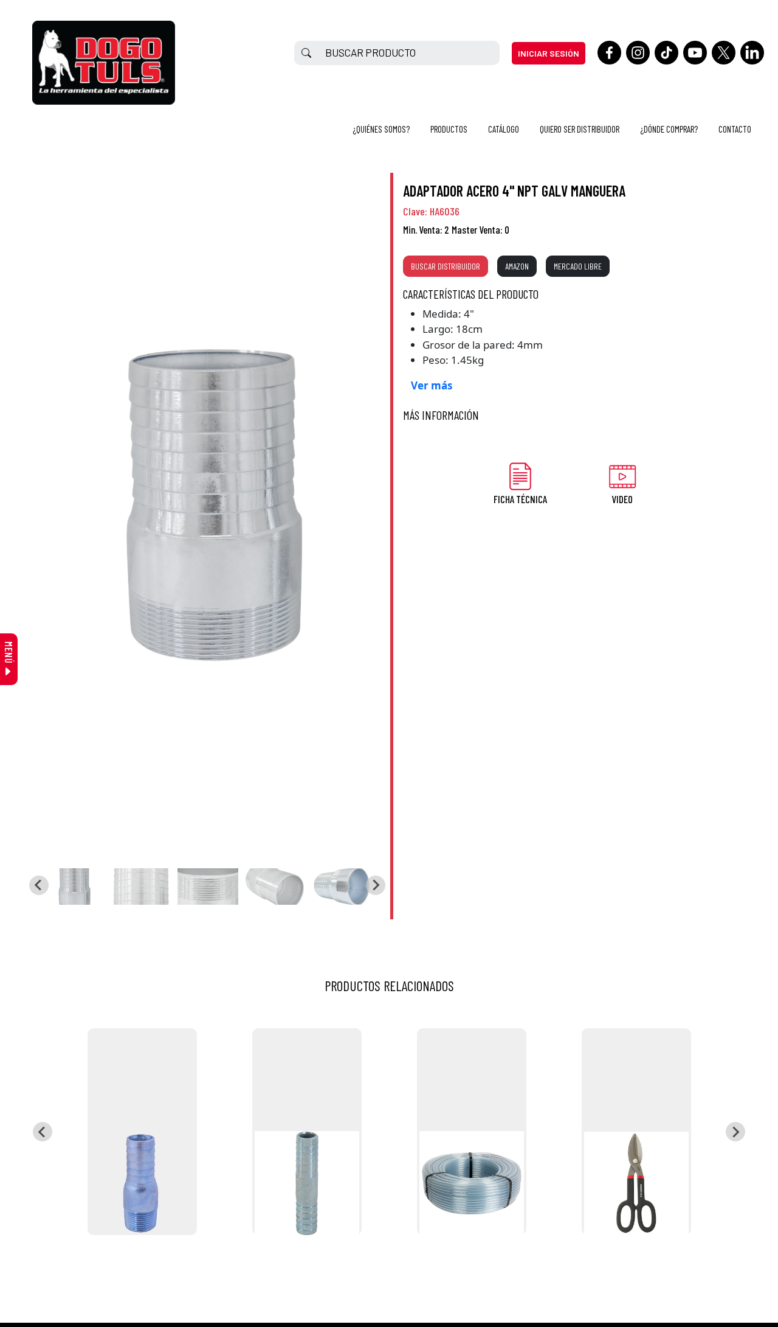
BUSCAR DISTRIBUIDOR (445, 266)
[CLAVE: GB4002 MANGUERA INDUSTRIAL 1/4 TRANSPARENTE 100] (471, 1131)
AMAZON (517, 266)
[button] (74, 886)
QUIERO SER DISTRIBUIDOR (579, 129)
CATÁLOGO (503, 129)
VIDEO (622, 499)
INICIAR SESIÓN (548, 53)
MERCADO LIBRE (578, 266)
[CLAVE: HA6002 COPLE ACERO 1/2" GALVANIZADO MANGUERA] (307, 1131)
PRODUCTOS (448, 129)
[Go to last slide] (39, 885)
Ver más (431, 385)
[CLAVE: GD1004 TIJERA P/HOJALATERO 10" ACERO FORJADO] (636, 1131)
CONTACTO (734, 129)
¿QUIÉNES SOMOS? (381, 129)
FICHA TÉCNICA (520, 499)
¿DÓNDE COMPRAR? (669, 129)
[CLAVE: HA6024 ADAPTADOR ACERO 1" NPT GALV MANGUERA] (142, 1131)
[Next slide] (375, 885)
